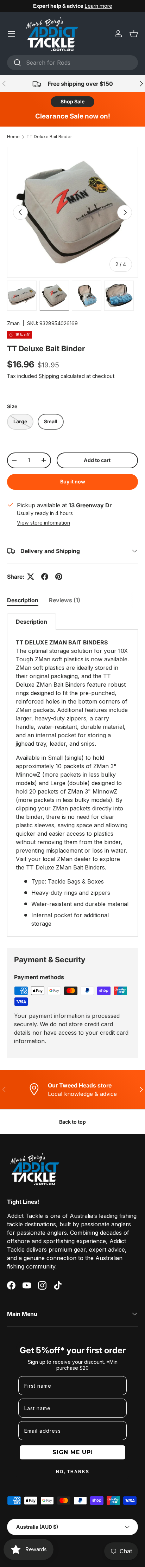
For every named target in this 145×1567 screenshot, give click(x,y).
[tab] (22, 600)
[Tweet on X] (31, 577)
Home (13, 136)
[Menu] (11, 33)
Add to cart (97, 460)
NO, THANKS (72, 1471)
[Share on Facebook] (45, 577)
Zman (13, 323)
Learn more (98, 6)
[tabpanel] (72, 775)
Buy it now (72, 481)
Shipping (49, 376)
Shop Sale (72, 101)
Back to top (72, 1122)
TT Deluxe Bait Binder (49, 136)
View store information (43, 523)
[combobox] (72, 62)
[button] (133, 33)
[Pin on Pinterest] (59, 577)
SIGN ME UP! (72, 1452)
